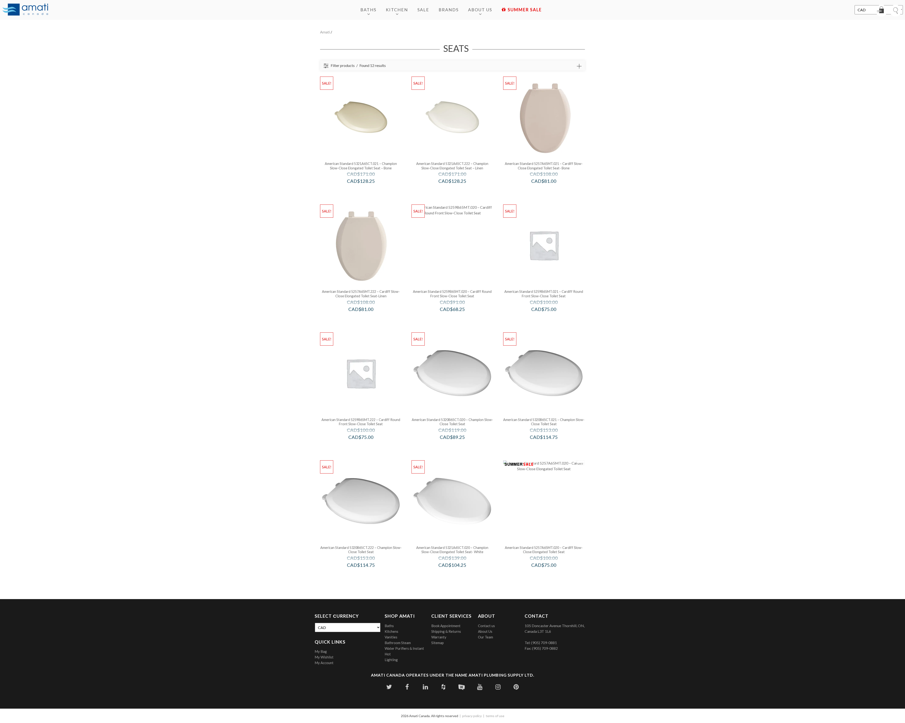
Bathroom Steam (398, 643)
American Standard (367, 191)
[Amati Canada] (25, 10)
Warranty (438, 637)
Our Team (485, 637)
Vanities (391, 637)
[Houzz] (443, 687)
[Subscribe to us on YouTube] (479, 687)
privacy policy (472, 716)
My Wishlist (324, 657)
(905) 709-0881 (544, 642)
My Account (324, 663)
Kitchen (397, 9)
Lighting (391, 660)
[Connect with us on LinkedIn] (425, 687)
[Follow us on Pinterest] (516, 687)
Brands (449, 9)
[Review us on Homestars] (461, 687)
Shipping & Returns (446, 631)
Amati (325, 32)
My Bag (321, 651)
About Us (480, 9)
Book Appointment (446, 626)
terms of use (495, 716)
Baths (368, 9)
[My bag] (881, 10)
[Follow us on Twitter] (389, 687)
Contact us (486, 626)
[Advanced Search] (579, 66)
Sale (423, 9)
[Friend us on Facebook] (407, 687)
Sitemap (437, 643)
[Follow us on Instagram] (498, 687)
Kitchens (391, 631)
